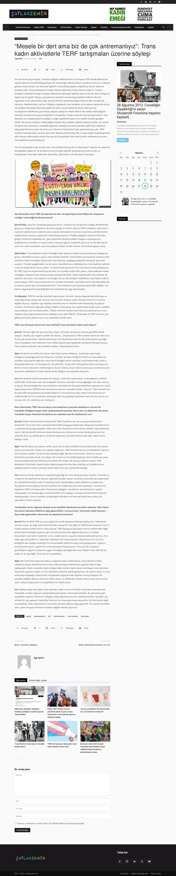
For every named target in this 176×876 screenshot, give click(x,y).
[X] (155, 2)
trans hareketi (73, 616)
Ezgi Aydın (18, 59)
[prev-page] (16, 757)
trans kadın (85, 616)
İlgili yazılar (21, 680)
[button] (163, 27)
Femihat (103, 27)
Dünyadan (52, 27)
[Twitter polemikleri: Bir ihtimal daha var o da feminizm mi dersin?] (95, 696)
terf (49, 616)
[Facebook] (141, 2)
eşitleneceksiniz (39, 616)
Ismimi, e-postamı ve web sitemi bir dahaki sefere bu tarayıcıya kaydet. (51, 823)
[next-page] (20, 757)
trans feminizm (59, 616)
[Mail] (150, 2)
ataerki (28, 616)
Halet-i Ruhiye (81, 27)
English (151, 27)
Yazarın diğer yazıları (38, 680)
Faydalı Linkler (156, 873)
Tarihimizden (65, 27)
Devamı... (123, 140)
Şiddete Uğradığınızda (139, 873)
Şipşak (94, 27)
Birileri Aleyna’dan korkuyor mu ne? (94, 645)
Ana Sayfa (18, 35)
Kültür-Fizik (39, 27)
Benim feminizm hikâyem (26, 645)
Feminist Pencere (23, 27)
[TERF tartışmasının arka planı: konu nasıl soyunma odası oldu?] (62, 731)
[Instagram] (146, 2)
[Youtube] (159, 2)
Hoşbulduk (124, 873)
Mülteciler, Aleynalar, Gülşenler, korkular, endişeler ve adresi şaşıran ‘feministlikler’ (29, 711)
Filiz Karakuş (121, 122)
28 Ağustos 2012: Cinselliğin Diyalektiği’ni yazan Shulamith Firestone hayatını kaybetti (138, 111)
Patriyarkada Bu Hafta (121, 27)
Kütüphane (139, 27)
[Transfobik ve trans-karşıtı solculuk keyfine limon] (30, 731)
